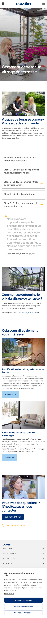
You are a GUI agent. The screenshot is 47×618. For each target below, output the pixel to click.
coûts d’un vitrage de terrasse (26, 312)
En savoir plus (9, 594)
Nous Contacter (13, 517)
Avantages (9, 457)
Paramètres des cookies (23, 613)
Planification (10, 394)
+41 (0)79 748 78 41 (16, 525)
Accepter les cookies (23, 600)
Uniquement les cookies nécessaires (23, 606)
